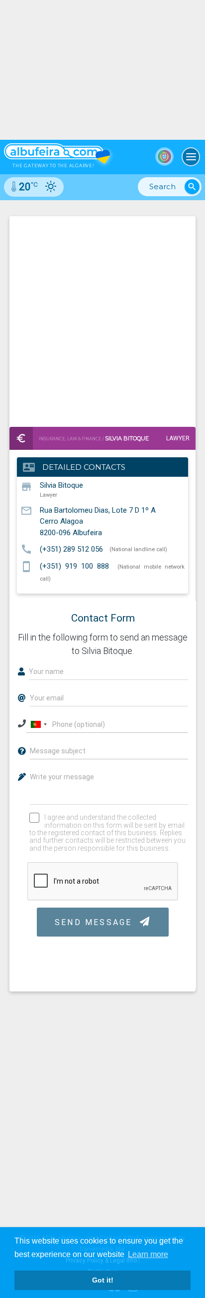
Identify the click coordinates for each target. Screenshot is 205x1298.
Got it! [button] (102, 1280)
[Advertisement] (102, 319)
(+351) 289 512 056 (71, 548)
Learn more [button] (148, 1254)
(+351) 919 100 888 (74, 566)
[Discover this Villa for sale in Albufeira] (102, 70)
